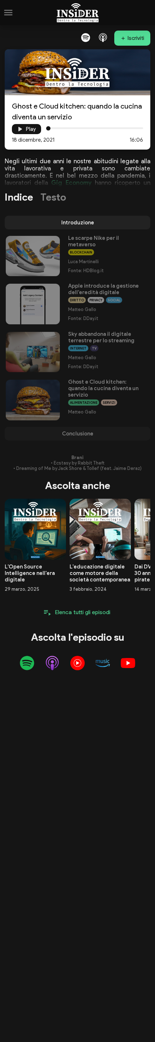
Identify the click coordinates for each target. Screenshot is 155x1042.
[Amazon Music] (103, 663)
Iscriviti (136, 38)
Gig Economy (71, 182)
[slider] (48, 128)
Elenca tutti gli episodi (82, 612)
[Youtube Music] (77, 663)
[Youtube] (128, 663)
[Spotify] (85, 37)
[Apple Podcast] (103, 37)
